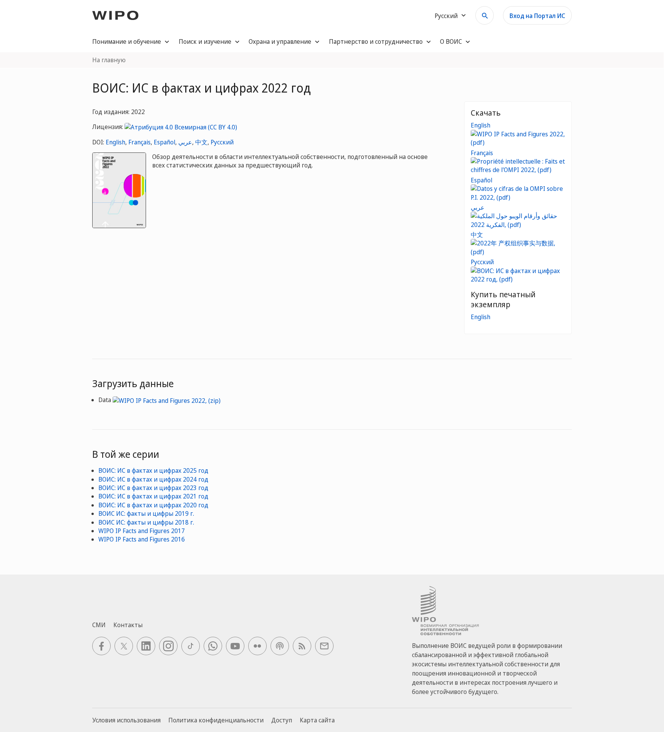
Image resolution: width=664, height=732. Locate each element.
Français (139, 142)
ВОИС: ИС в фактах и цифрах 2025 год (153, 470)
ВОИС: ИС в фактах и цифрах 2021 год (153, 496)
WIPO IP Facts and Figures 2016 (141, 539)
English (115, 142)
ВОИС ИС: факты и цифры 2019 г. (146, 513)
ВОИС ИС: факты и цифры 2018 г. (146, 522)
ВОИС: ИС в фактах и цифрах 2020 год (153, 505)
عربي (185, 142)
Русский (222, 142)
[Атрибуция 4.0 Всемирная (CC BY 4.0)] (180, 127)
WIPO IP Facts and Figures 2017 (141, 531)
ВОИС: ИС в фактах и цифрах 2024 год (153, 479)
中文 (201, 142)
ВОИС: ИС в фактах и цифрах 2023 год (153, 488)
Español (164, 142)
